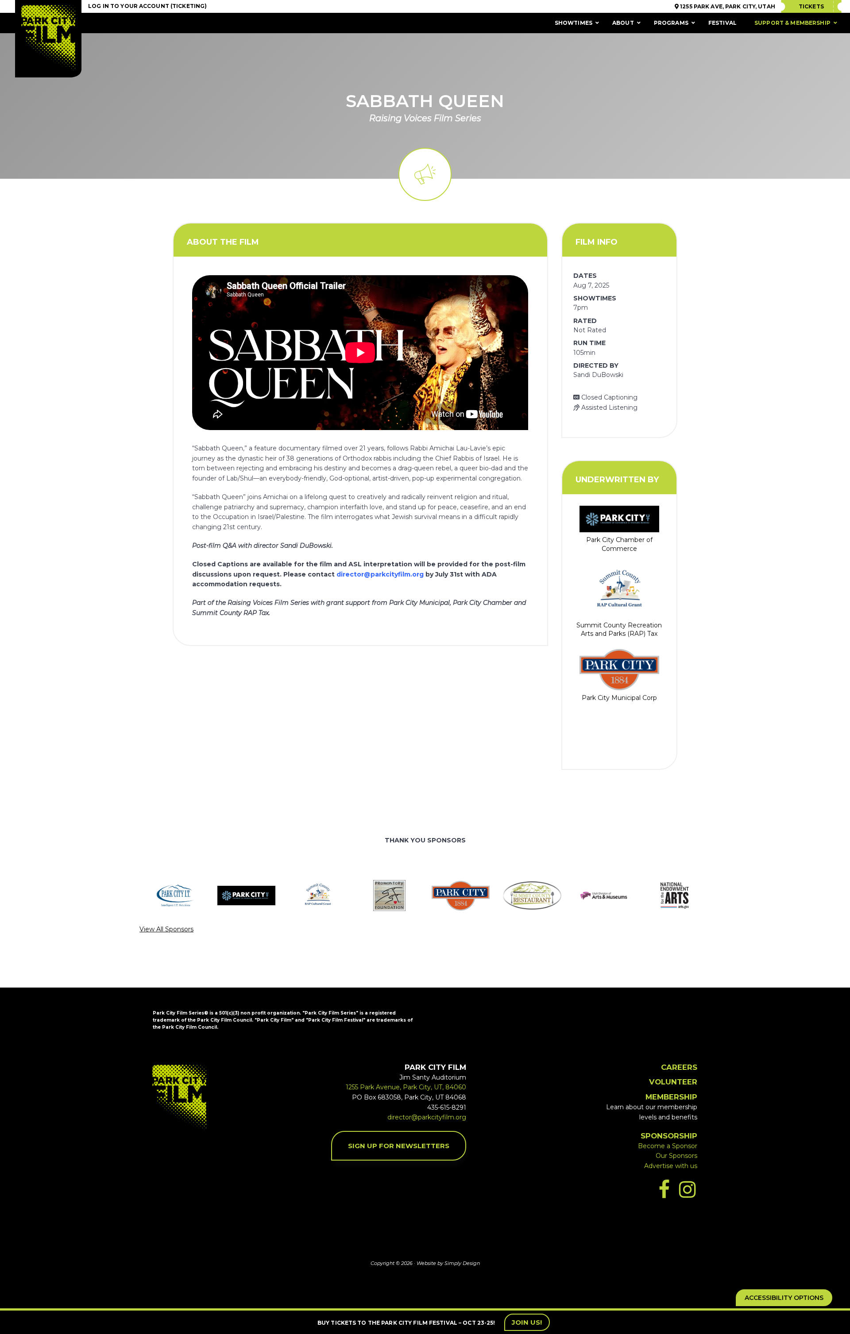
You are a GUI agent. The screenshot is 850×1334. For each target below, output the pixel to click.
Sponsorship (669, 1135)
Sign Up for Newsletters (398, 1146)
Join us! (527, 1322)
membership (671, 1096)
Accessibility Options (784, 1298)
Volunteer (673, 1081)
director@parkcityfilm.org (380, 574)
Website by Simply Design (448, 1263)
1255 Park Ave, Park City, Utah (727, 6)
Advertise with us (670, 1166)
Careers (679, 1067)
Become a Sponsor (667, 1146)
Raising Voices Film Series (425, 118)
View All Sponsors (166, 929)
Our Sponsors (676, 1156)
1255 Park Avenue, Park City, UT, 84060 (406, 1087)
